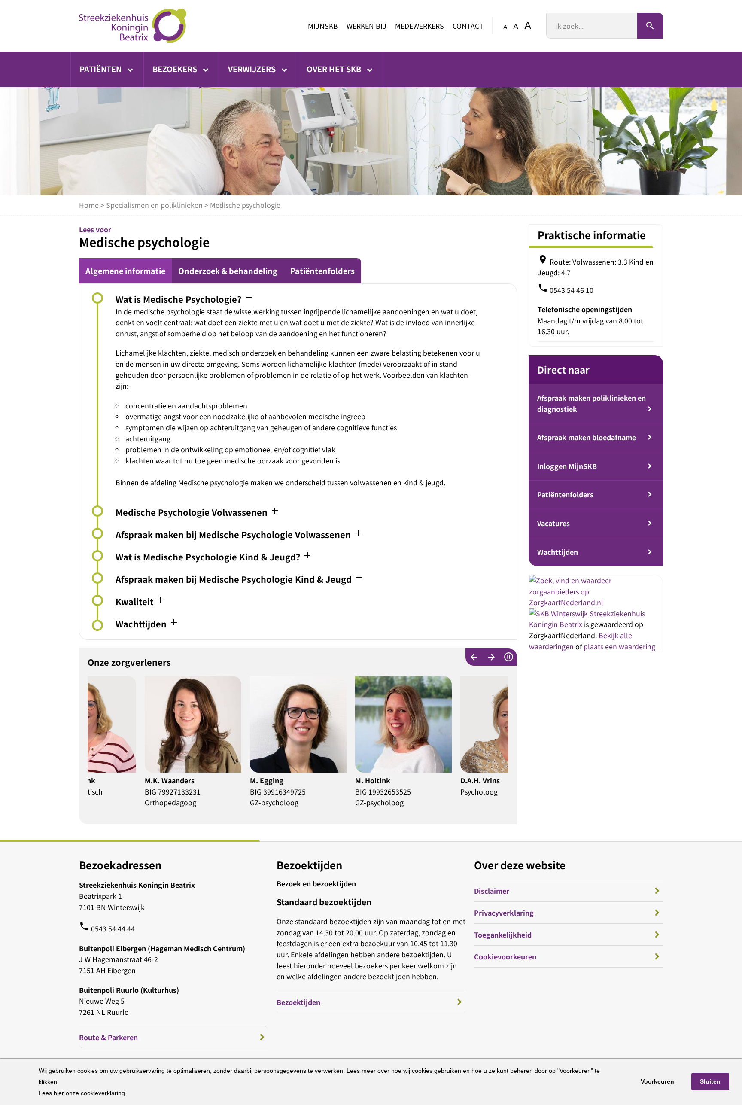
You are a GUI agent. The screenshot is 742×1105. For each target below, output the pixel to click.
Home (89, 205)
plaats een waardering (619, 646)
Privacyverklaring (504, 912)
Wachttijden (557, 552)
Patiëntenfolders (322, 270)
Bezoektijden (298, 1002)
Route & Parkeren (108, 1037)
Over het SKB (335, 68)
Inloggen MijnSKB (567, 466)
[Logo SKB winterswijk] (132, 26)
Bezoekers (175, 68)
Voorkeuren (657, 1081)
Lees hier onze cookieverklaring (82, 1093)
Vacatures (553, 523)
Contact (468, 26)
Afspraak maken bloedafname (586, 437)
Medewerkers (419, 26)
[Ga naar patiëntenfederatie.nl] (559, 613)
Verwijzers (252, 68)
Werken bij (366, 26)
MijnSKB (323, 26)
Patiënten (101, 68)
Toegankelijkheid (503, 934)
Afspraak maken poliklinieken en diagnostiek (591, 403)
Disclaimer (491, 891)
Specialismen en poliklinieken (154, 205)
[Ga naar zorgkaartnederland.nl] (596, 602)
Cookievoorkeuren (505, 956)
